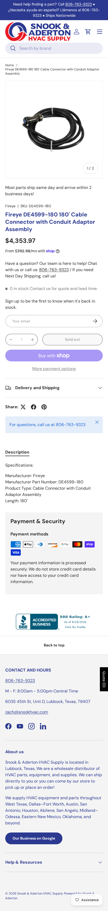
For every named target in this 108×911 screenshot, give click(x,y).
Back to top (54, 645)
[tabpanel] (54, 483)
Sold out (72, 339)
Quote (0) (104, 679)
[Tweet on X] (23, 407)
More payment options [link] (54, 368)
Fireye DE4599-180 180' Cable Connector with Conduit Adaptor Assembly (52, 71)
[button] (88, 31)
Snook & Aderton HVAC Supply (40, 893)
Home (9, 65)
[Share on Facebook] (33, 407)
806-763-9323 (78, 4)
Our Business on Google (34, 838)
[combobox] (54, 48)
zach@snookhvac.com (26, 712)
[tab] (17, 452)
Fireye (10, 206)
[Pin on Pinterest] (44, 407)
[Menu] (99, 31)
